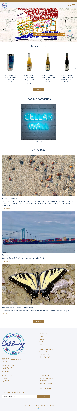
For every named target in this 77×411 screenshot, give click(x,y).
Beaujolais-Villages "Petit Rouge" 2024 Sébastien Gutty (66, 77)
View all (38, 90)
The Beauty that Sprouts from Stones (17, 308)
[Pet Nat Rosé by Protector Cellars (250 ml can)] (10, 62)
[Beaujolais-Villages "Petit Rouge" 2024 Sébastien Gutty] (66, 62)
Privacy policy (44, 381)
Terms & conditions (46, 378)
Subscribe (43, 396)
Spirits (41, 339)
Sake (41, 342)
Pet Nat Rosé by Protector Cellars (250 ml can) (10, 77)
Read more (6, 208)
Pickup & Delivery (45, 386)
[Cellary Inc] (4, 5)
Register (5, 378)
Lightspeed (51, 405)
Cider (41, 344)
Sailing (5, 255)
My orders (5, 381)
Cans (41, 347)
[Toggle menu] (73, 5)
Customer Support (45, 388)
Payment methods (45, 383)
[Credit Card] (38, 408)
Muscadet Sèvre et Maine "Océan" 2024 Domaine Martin (48, 77)
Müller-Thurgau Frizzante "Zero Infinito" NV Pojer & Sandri (29, 78)
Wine (41, 337)
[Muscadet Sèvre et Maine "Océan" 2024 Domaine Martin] (47, 62)
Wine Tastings (44, 352)
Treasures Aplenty (9, 198)
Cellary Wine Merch (46, 349)
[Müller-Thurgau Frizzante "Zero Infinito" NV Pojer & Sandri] (29, 62)
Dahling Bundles (45, 354)
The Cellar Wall (38, 141)
